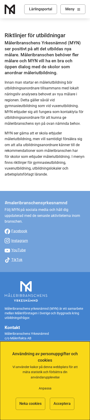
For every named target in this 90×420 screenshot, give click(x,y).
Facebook (19, 231)
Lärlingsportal (40, 9)
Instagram (19, 240)
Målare (10, 9)
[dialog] (45, 380)
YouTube (18, 250)
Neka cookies (30, 403)
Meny (70, 9)
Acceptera (62, 403)
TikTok (16, 260)
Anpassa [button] (45, 388)
